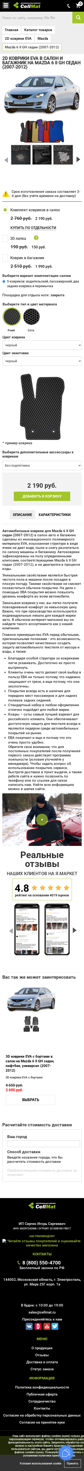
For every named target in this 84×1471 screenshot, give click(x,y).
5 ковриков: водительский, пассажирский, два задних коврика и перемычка (43, 283)
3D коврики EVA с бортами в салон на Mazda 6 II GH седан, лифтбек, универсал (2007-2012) (30, 1063)
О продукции (42, 1348)
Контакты (42, 1408)
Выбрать (30, 1100)
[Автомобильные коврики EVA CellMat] (42, 1206)
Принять (72, 1463)
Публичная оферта (42, 1394)
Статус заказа (42, 1369)
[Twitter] (54, 1325)
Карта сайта (42, 1429)
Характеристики (54, 515)
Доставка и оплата (42, 1362)
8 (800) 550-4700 (41, 1263)
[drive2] (38, 1325)
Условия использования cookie (40, 1463)
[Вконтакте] (29, 1325)
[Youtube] (46, 1325)
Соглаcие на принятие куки (42, 1422)
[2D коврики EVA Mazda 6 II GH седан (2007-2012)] (21, 155)
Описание (22, 515)
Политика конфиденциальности (42, 1387)
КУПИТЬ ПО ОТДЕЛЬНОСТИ (33, 228)
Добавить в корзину (42, 496)
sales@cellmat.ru (42, 1312)
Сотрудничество (42, 1401)
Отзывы (42, 1355)
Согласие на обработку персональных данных (42, 1415)
